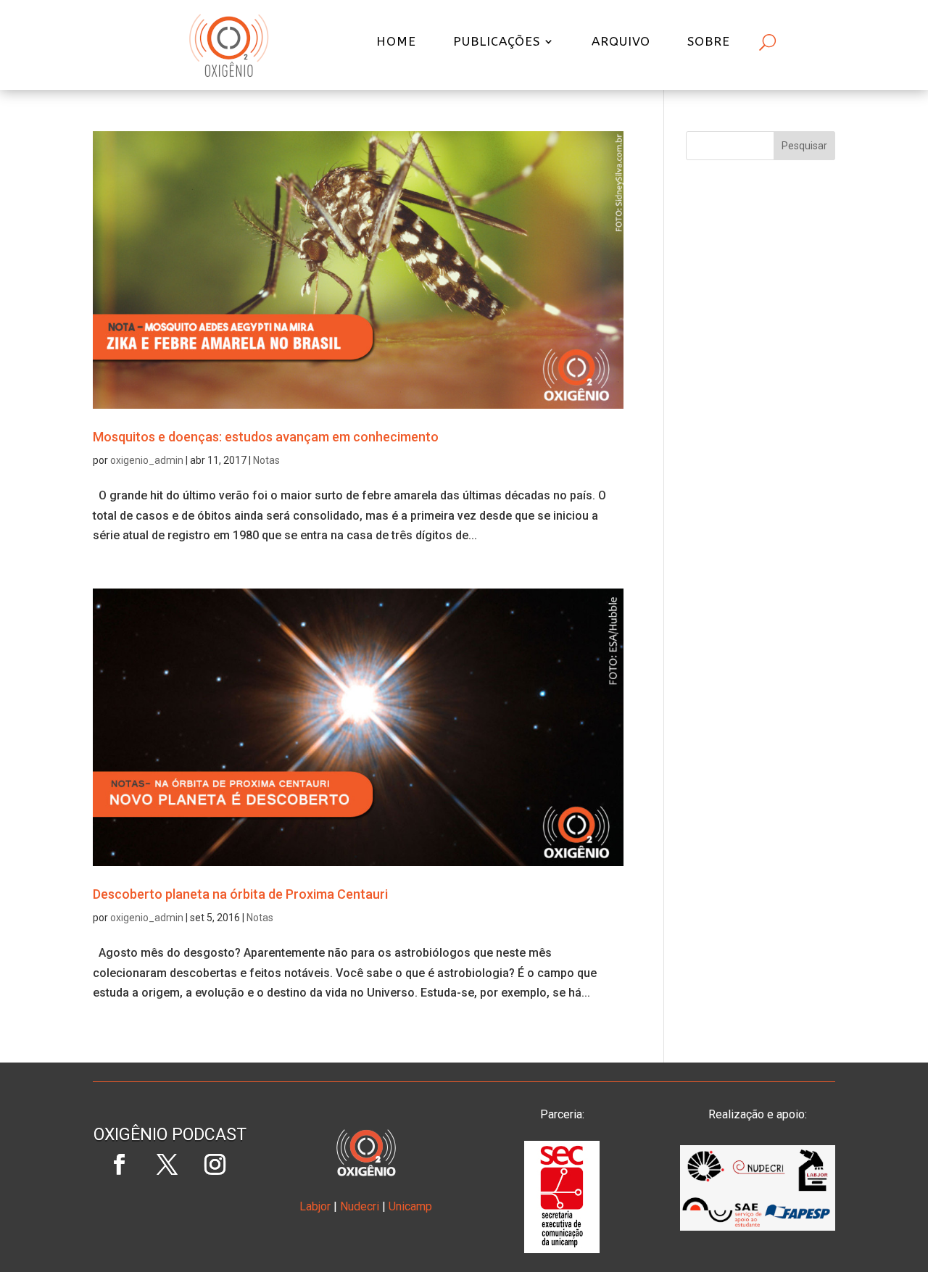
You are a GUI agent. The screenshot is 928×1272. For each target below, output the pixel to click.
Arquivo (621, 42)
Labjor (315, 1206)
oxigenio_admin (146, 460)
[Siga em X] (167, 1165)
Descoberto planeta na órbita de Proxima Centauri (240, 894)
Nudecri (359, 1206)
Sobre (708, 42)
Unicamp (410, 1206)
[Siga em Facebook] (120, 1165)
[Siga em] (170, 1213)
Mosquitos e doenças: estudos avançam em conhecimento (266, 436)
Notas (266, 460)
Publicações (496, 42)
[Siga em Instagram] (215, 1165)
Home (396, 42)
